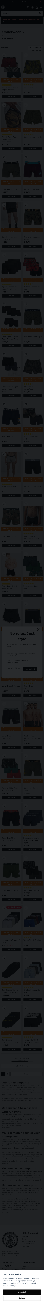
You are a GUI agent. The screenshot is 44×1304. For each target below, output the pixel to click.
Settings (22, 1298)
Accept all (22, 1292)
